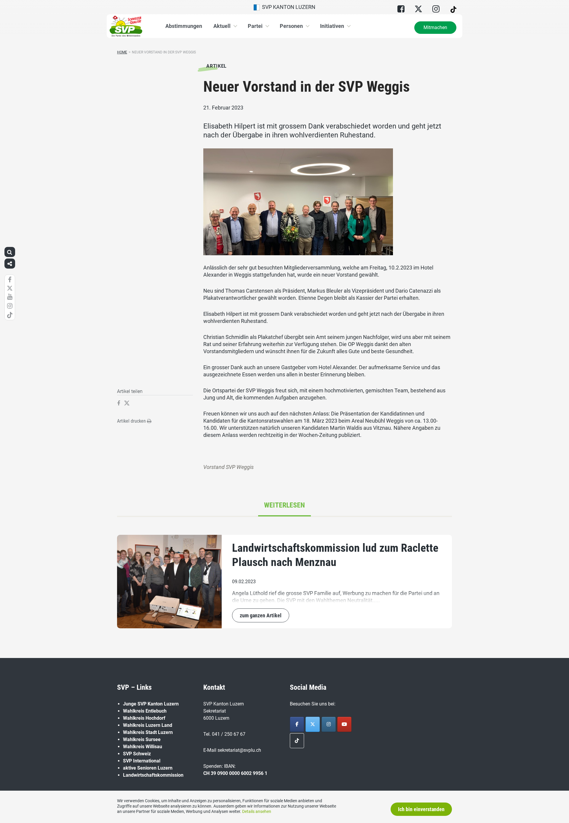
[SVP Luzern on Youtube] (344, 724)
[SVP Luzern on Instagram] (329, 724)
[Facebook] (297, 724)
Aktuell (222, 26)
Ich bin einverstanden (421, 809)
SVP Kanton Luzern (287, 7)
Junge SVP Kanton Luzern (151, 704)
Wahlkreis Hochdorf (144, 718)
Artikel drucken (132, 421)
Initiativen (332, 26)
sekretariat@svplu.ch (239, 750)
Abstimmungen (183, 26)
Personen (291, 26)
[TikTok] (297, 740)
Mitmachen (435, 27)
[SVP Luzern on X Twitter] (313, 724)
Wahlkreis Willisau (142, 746)
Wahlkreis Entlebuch (145, 711)
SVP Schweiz (137, 754)
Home (122, 52)
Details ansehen (256, 811)
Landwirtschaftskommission (153, 775)
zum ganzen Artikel (261, 615)
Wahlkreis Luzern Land (147, 725)
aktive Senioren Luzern (147, 768)
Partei (255, 26)
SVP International (141, 761)
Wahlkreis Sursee (142, 739)
